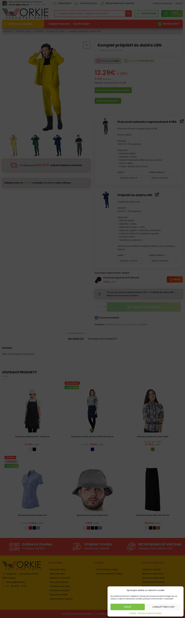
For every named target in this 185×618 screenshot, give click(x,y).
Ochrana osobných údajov (150, 613)
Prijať (127, 606)
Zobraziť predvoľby (163, 606)
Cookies (132, 613)
